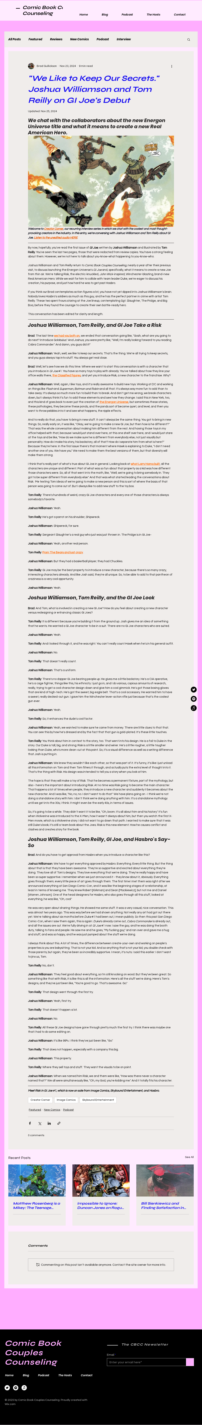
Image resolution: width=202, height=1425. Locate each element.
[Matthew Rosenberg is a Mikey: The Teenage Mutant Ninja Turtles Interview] (37, 1180)
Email (110, 1354)
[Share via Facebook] (30, 1123)
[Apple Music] (24, 1387)
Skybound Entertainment (98, 1100)
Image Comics (66, 1100)
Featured (35, 39)
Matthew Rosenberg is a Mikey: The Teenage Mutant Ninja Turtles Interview (36, 1205)
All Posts (14, 39)
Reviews (56, 39)
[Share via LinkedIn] (49, 1123)
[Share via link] (59, 1123)
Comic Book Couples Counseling (50, 10)
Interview (124, 39)
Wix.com (10, 1404)
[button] (189, 39)
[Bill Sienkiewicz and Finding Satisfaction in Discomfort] (165, 1180)
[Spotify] (15, 1387)
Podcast (103, 39)
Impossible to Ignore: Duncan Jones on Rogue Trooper (100, 1205)
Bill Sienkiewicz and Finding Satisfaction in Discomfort (162, 1205)
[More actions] (171, 66)
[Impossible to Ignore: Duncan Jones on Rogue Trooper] (101, 1180)
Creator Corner (40, 1100)
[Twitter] (7, 1387)
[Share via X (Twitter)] (39, 1123)
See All (189, 1157)
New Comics (79, 39)
